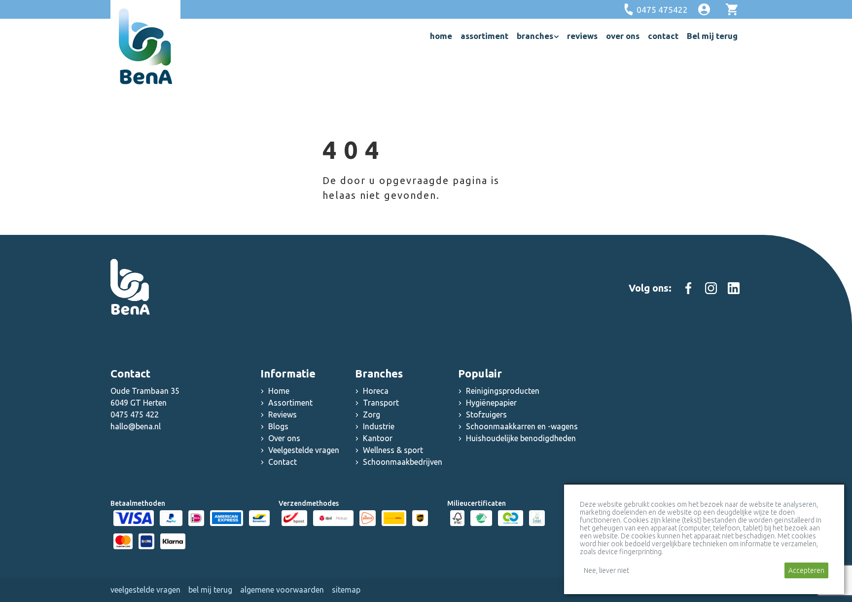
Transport (381, 402)
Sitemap (346, 589)
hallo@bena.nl (135, 426)
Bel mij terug (210, 589)
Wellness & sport (393, 450)
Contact (282, 461)
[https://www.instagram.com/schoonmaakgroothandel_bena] (711, 288)
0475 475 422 (134, 414)
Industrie (378, 426)
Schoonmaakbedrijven (402, 461)
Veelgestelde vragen (303, 450)
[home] (145, 46)
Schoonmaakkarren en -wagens (522, 426)
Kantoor (377, 438)
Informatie (288, 373)
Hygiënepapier (491, 402)
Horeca (376, 390)
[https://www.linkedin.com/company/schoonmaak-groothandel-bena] (734, 288)
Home (278, 390)
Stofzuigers (486, 414)
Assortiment (290, 402)
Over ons (284, 438)
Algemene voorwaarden (282, 589)
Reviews (282, 414)
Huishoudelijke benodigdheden (521, 438)
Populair (480, 373)
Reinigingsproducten (502, 390)
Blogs (278, 426)
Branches (379, 373)
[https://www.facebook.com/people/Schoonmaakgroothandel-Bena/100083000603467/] (688, 288)
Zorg (371, 414)
